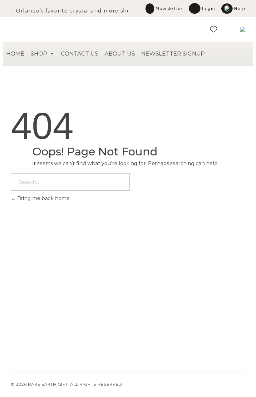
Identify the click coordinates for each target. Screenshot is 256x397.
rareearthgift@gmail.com (39, 314)
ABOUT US (120, 53)
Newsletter (169, 9)
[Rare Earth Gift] (65, 27)
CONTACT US (79, 53)
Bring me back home (43, 198)
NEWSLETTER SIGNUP (173, 53)
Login (208, 9)
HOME (15, 53)
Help (239, 9)
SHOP (39, 53)
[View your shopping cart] (226, 30)
